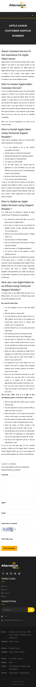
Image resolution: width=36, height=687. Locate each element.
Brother (14, 659)
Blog (4, 596)
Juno (29, 635)
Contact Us (6, 593)
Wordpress (16, 666)
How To (5, 590)
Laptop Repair (13, 673)
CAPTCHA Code (7, 539)
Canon (20, 659)
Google (23, 666)
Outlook (16, 635)
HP (10, 659)
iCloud (24, 632)
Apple (28, 666)
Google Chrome (14, 648)
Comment (4, 475)
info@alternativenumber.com (13, 620)
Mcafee (22, 652)
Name (3, 503)
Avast (16, 652)
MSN (29, 632)
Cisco (11, 662)
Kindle (11, 641)
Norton (11, 652)
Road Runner (13, 638)
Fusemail (12, 632)
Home (5, 586)
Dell (10, 666)
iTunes (16, 641)
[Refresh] (15, 529)
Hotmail (18, 632)
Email (3, 513)
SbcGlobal (23, 635)
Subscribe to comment (9, 523)
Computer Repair (24, 673)
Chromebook (13, 669)
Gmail (11, 635)
